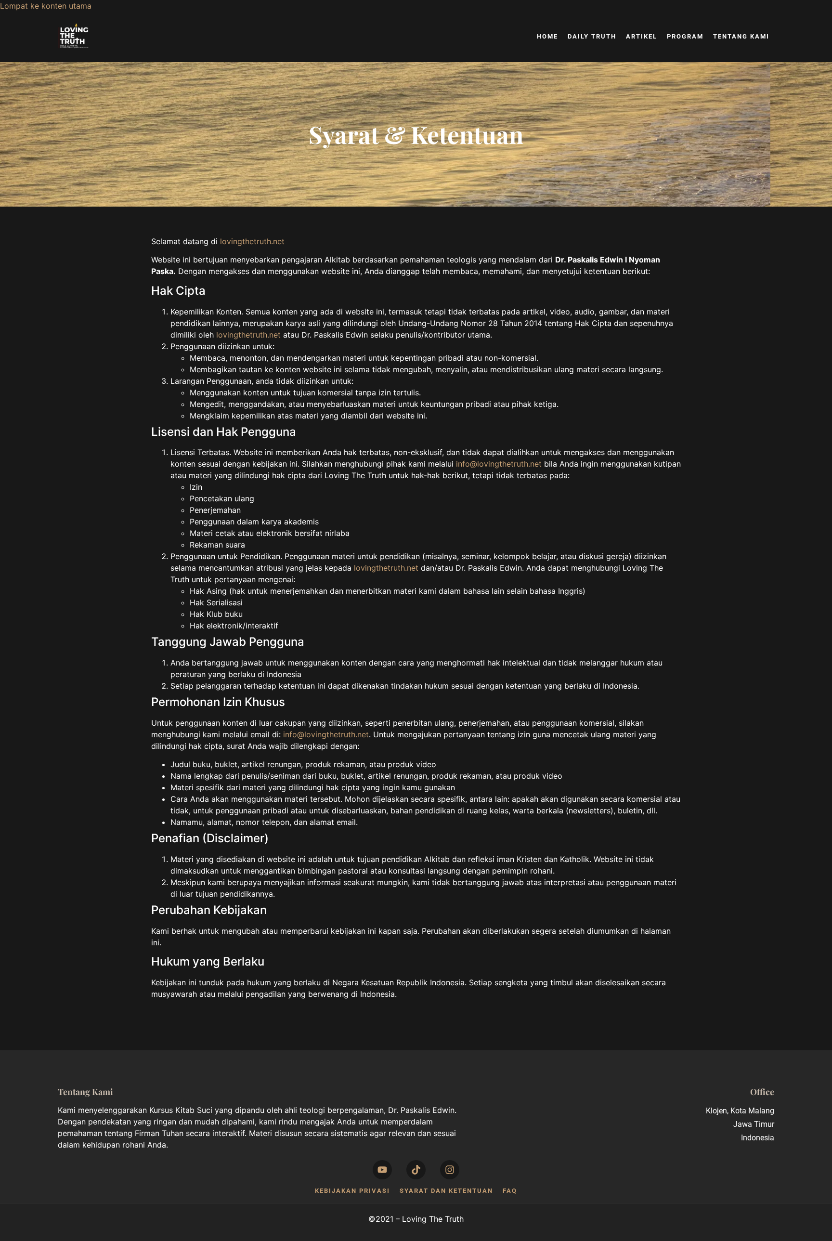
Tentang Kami (741, 36)
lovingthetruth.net (252, 241)
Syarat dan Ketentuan (446, 1190)
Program (685, 36)
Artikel (641, 36)
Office (762, 1091)
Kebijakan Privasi (352, 1190)
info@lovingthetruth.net (499, 464)
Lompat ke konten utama (45, 6)
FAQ (510, 1190)
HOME (547, 36)
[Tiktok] (416, 1169)
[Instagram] (449, 1169)
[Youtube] (382, 1169)
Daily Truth (592, 36)
